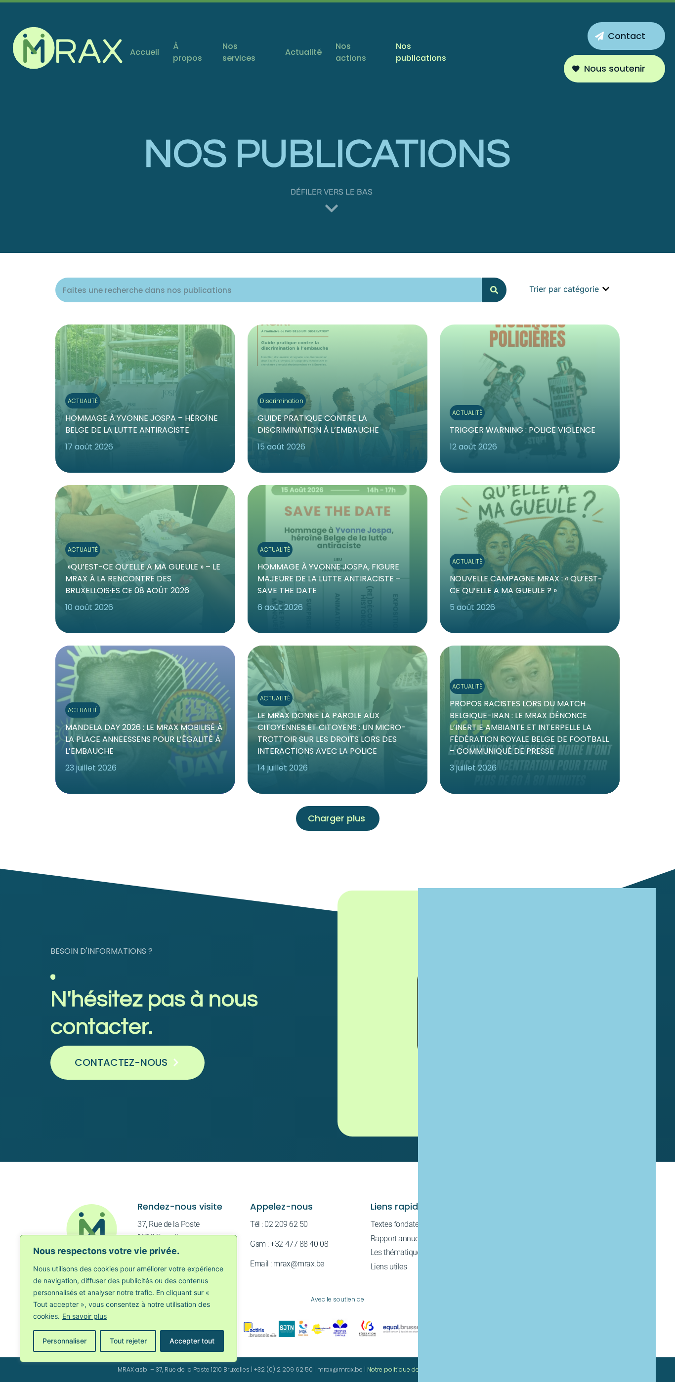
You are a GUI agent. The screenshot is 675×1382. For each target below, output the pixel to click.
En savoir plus (84, 1316)
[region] (128, 1298)
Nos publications (421, 52)
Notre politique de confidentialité (415, 1369)
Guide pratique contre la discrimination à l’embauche (318, 424)
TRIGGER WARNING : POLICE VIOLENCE (522, 430)
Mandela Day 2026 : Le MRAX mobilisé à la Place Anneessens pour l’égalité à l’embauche (143, 739)
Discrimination (281, 401)
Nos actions (351, 52)
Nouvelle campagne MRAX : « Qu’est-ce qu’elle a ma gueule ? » (526, 584)
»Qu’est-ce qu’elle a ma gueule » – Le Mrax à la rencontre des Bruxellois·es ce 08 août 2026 (142, 578)
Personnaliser (64, 1341)
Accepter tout (191, 1341)
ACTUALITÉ (83, 401)
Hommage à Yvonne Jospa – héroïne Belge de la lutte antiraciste (141, 424)
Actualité (303, 52)
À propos (187, 52)
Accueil (144, 52)
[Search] (494, 290)
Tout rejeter (128, 1341)
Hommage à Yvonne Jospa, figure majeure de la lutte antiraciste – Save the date (329, 578)
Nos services (238, 52)
